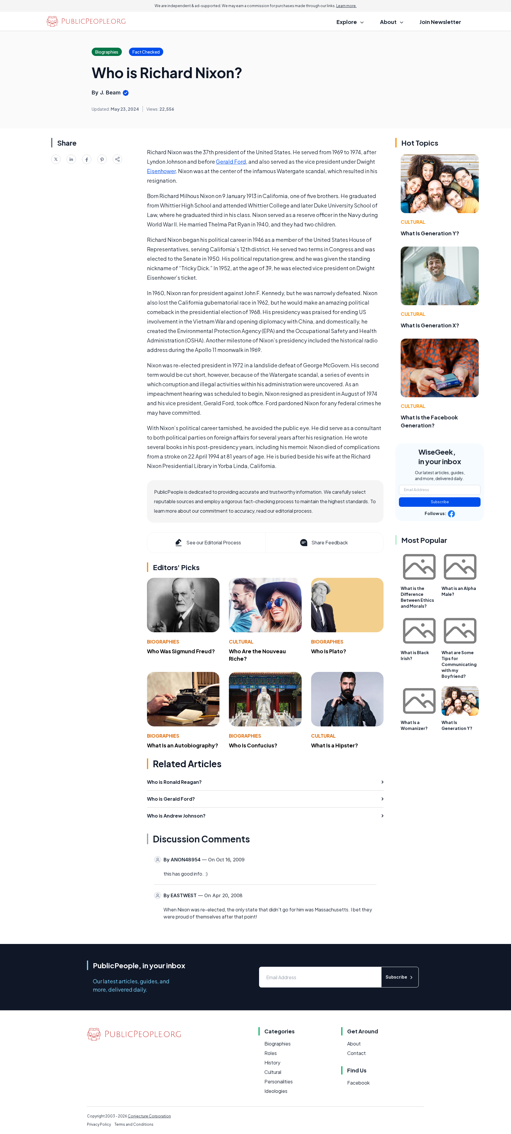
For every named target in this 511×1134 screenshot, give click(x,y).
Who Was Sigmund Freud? (181, 651)
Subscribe (440, 502)
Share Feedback (329, 542)
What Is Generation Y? (430, 233)
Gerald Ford (231, 161)
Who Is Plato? (328, 651)
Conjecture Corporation (149, 1116)
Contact (356, 1053)
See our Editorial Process (213, 542)
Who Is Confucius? (253, 745)
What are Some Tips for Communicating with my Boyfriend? (459, 664)
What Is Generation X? (430, 325)
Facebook (358, 1083)
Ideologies (275, 1091)
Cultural (241, 641)
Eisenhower (161, 171)
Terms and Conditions (133, 1124)
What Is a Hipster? (334, 745)
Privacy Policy (99, 1124)
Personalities (278, 1081)
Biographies (163, 641)
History (272, 1062)
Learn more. (346, 6)
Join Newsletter (440, 21)
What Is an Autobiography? (182, 745)
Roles (270, 1053)
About (354, 1043)
